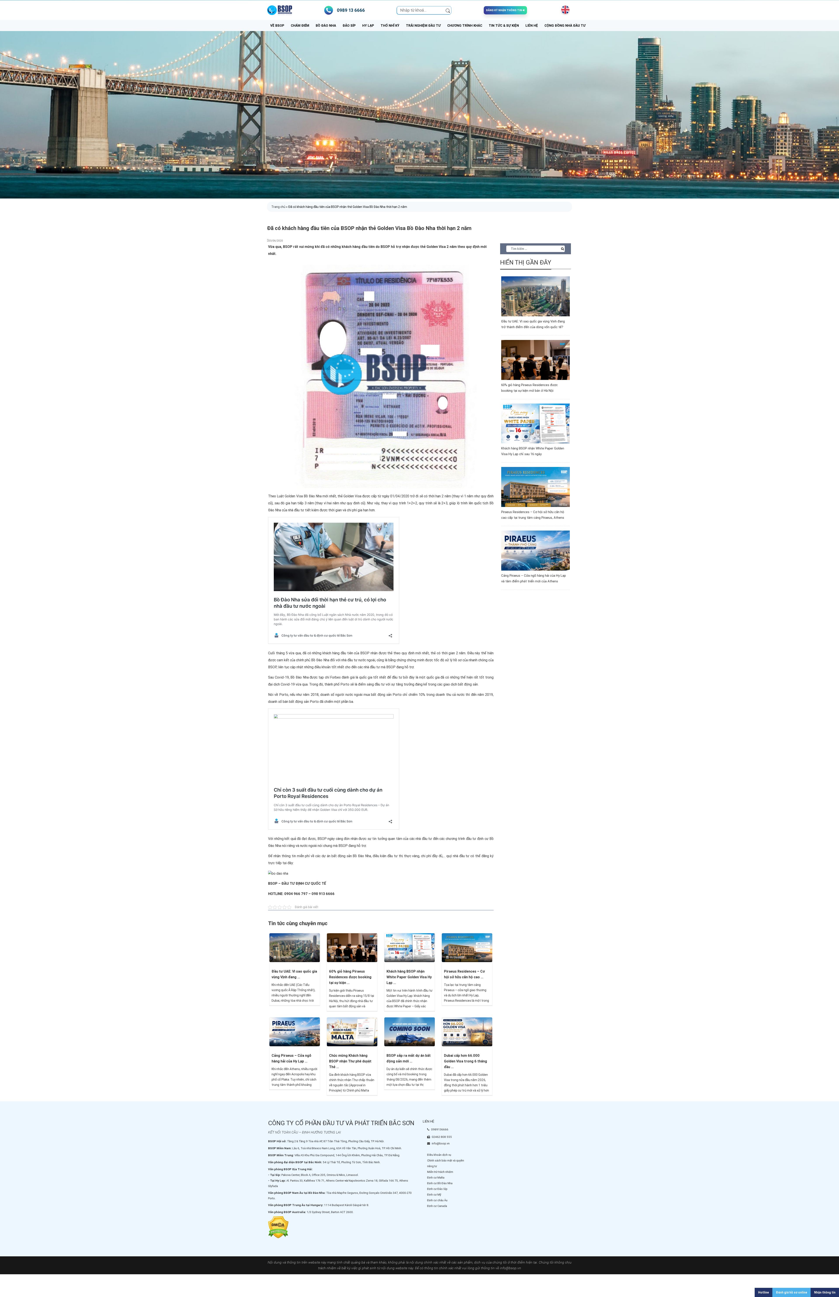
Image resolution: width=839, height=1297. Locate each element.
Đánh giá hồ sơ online (791, 1292)
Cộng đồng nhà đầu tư (565, 26)
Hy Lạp (368, 26)
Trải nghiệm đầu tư (423, 26)
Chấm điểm (300, 26)
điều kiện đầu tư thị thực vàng (396, 856)
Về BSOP (277, 26)
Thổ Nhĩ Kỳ (390, 26)
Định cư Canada (437, 1206)
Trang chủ (278, 207)
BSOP (322, 839)
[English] (564, 9)
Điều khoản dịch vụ (439, 1154)
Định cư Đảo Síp (437, 1189)
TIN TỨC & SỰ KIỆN (504, 26)
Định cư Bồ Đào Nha (439, 1183)
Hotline (763, 1292)
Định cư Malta (435, 1177)
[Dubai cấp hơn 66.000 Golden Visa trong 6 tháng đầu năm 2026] (467, 1031)
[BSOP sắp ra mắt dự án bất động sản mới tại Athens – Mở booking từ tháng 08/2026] (409, 1031)
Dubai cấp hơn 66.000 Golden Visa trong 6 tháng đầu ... (465, 1061)
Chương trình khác (464, 26)
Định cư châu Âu (437, 1200)
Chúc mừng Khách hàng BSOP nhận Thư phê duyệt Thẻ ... (350, 1061)
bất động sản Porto (386, 695)
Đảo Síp (349, 26)
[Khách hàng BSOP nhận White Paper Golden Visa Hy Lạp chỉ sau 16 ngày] (409, 947)
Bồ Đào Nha (326, 26)
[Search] (447, 10)
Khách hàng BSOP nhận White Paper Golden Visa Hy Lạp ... (409, 977)
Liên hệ (531, 26)
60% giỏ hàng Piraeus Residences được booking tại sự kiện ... (350, 977)
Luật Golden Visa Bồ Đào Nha (299, 496)
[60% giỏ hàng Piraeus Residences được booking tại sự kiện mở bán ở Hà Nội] (352, 947)
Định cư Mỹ (434, 1194)
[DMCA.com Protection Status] (278, 1227)
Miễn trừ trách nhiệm (440, 1171)
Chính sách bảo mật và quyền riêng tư (445, 1163)
